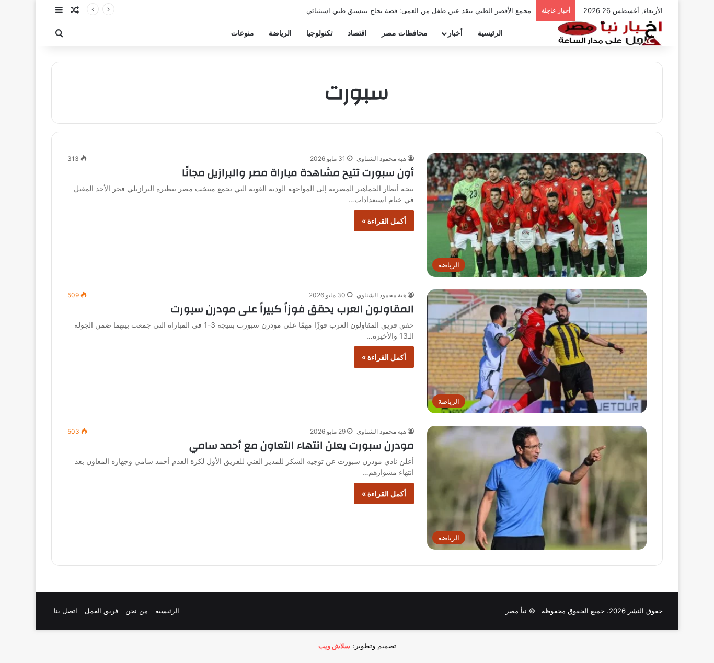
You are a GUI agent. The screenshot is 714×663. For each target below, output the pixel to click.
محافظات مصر (405, 33)
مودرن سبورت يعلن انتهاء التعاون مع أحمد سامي (301, 445)
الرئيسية (490, 33)
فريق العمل (101, 611)
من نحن (136, 611)
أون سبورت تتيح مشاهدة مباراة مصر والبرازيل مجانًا (298, 172)
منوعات (242, 33)
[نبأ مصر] (610, 33)
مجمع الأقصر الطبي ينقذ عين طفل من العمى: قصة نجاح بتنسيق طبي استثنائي (418, 10)
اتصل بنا (65, 611)
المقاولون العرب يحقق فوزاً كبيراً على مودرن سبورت (292, 309)
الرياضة (280, 33)
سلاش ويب (334, 646)
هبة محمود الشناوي (381, 158)
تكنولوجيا (319, 33)
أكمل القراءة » (384, 220)
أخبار (455, 33)
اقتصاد (357, 33)
